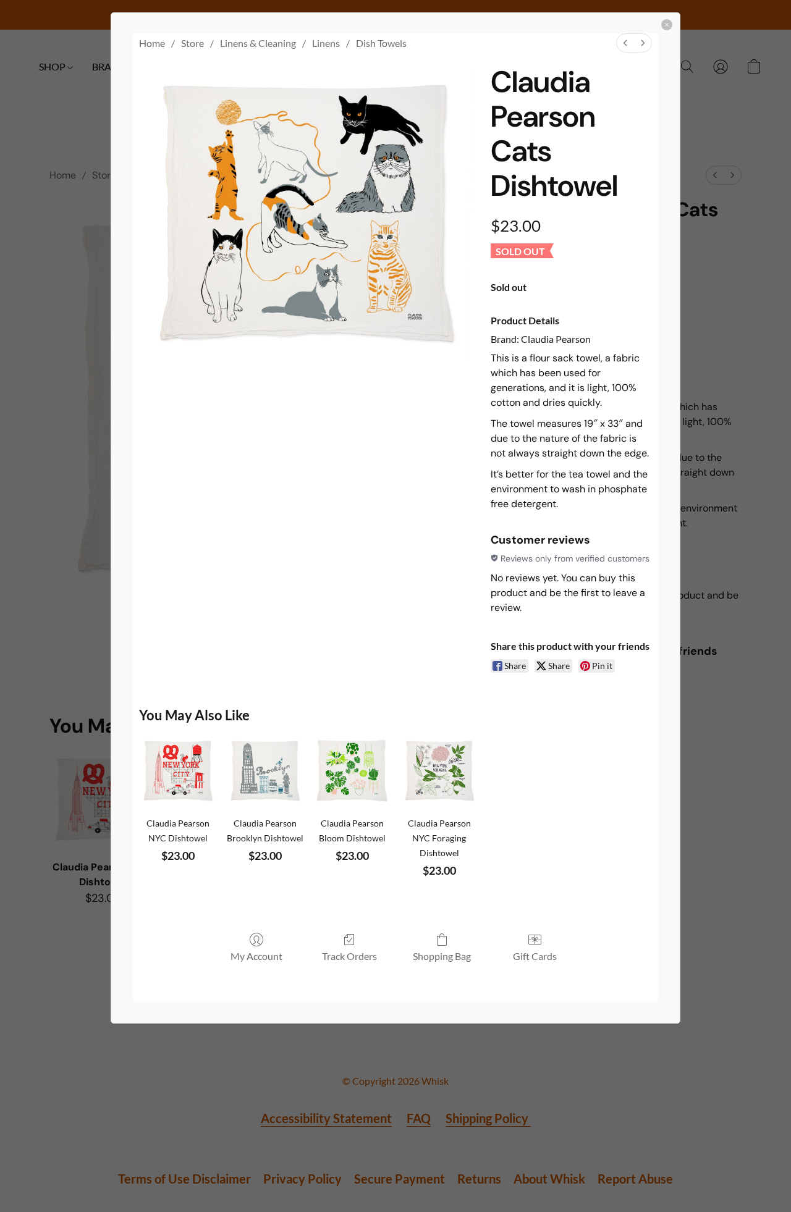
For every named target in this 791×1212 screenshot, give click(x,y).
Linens (326, 43)
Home (152, 43)
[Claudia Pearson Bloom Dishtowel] (352, 770)
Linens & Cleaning (258, 43)
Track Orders (349, 956)
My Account (256, 956)
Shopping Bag (442, 956)
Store (192, 43)
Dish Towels (381, 43)
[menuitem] (625, 43)
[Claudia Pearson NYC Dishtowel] (177, 770)
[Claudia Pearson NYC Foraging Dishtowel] (439, 770)
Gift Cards (535, 956)
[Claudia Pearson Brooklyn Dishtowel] (264, 770)
